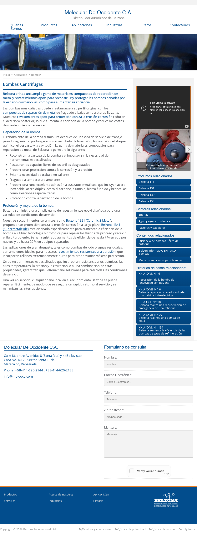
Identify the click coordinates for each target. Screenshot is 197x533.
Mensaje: (110, 427)
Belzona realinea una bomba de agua (159, 318)
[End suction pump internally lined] (164, 151)
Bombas (36, 75)
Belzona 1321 (147, 195)
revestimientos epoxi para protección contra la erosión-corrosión (64, 117)
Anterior (138, 149)
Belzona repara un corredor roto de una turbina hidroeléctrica (161, 292)
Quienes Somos (16, 27)
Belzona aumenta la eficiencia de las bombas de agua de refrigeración (162, 330)
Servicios (9, 501)
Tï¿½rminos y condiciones (95, 529)
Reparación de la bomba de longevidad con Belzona (156, 278)
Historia (98, 501)
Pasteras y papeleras (152, 227)
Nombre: (110, 357)
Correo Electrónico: (118, 375)
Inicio (6, 75)
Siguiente (188, 149)
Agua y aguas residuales (154, 221)
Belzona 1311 (147, 188)
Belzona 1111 (147, 182)
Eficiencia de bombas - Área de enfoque (159, 242)
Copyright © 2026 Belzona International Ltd (28, 529)
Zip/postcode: (114, 410)
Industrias (114, 25)
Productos (49, 25)
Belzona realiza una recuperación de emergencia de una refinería (162, 305)
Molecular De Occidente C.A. (99, 15)
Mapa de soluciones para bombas (160, 260)
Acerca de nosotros (61, 494)
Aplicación (20, 75)
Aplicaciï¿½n (101, 494)
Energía (144, 214)
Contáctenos (180, 25)
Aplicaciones (82, 25)
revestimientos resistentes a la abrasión (87, 251)
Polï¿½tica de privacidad (130, 529)
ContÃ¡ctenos (187, 529)
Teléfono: (110, 392)
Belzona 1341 (147, 201)
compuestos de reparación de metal (29, 112)
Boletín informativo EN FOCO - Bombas (158, 252)
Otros (147, 25)
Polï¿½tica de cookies (162, 529)
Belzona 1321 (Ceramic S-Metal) (88, 220)
